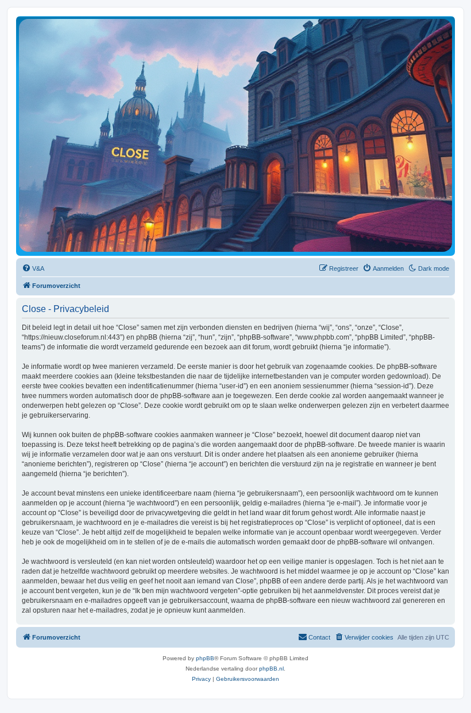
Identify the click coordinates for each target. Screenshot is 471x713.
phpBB (205, 658)
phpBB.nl (271, 668)
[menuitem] (33, 268)
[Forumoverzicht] (235, 135)
